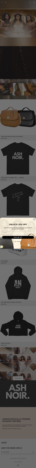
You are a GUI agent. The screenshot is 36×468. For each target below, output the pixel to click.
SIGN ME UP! (18, 237)
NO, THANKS (18, 241)
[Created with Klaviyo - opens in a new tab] (18, 249)
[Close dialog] (34, 219)
